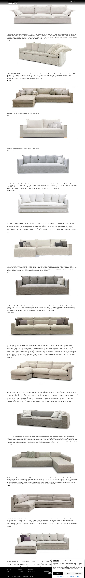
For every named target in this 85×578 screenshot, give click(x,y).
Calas (8, 403)
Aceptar (57, 573)
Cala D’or (9, 444)
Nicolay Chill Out (11, 190)
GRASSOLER (9, 576)
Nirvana (9, 485)
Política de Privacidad (69, 576)
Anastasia (9, 80)
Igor (8, 272)
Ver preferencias (78, 573)
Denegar (68, 573)
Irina (8, 232)
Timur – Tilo (10, 357)
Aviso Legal (77, 576)
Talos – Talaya (10, 312)
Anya (8, 115)
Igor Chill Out (10, 150)
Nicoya (8, 40)
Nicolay (9, 526)
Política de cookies (60, 576)
